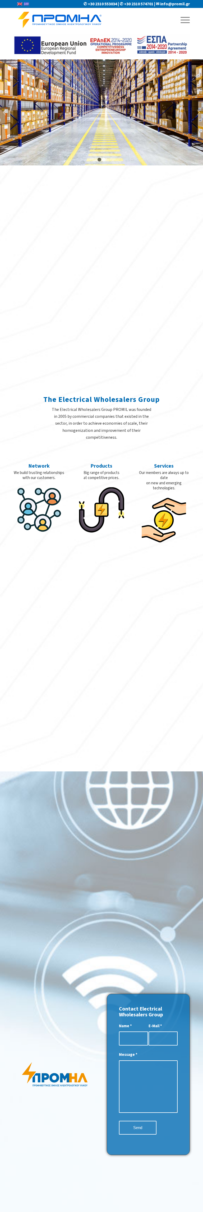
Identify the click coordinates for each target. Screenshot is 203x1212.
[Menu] (182, 20)
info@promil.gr (175, 4)
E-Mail (155, 1026)
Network (39, 466)
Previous (4, 112)
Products (101, 466)
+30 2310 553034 (102, 4)
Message (128, 1054)
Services (164, 466)
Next (198, 112)
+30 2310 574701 (138, 4)
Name (125, 1026)
